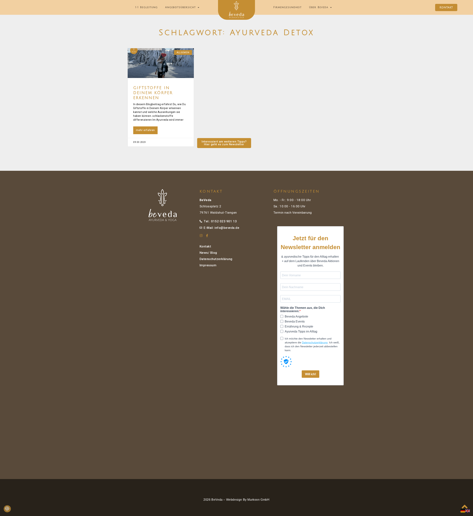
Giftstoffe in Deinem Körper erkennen (153, 93)
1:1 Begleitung (146, 7)
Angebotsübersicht (180, 7)
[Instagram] (201, 235)
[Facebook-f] (207, 235)
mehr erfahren (145, 130)
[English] (467, 510)
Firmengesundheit (287, 7)
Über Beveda (318, 7)
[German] (463, 510)
